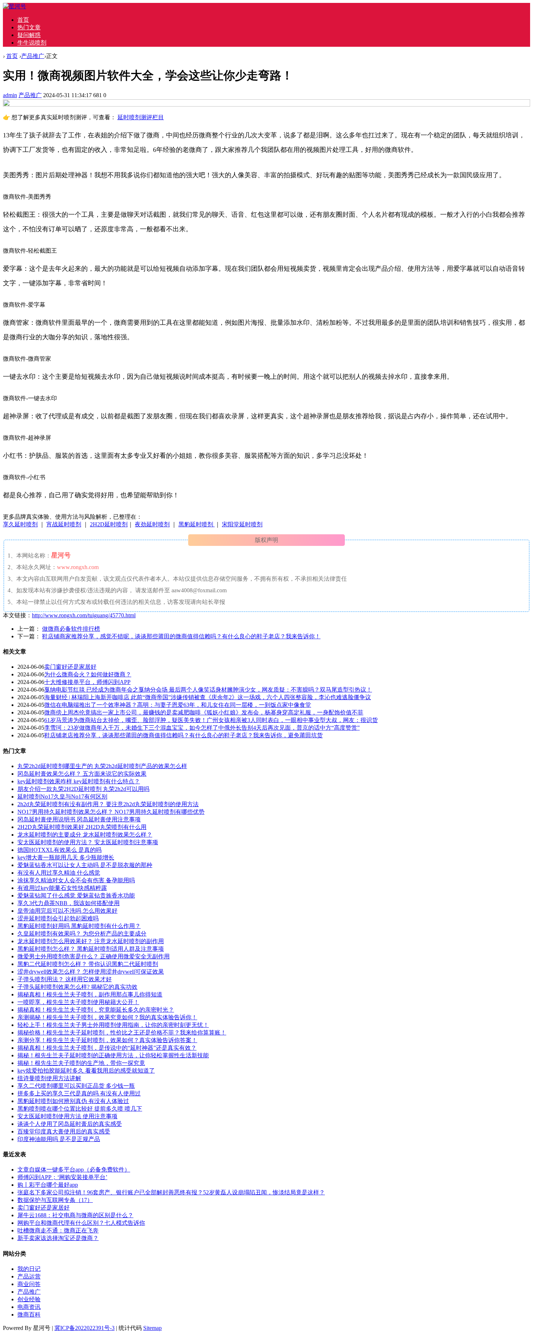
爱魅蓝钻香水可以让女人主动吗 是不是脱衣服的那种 (84, 865)
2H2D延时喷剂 (109, 524)
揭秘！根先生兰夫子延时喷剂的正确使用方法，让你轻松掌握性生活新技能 (113, 1055)
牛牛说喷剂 (31, 43)
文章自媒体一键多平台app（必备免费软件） (73, 1169)
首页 (23, 20)
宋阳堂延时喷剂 (242, 524)
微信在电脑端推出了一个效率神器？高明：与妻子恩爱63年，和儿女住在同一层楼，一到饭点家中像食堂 (177, 705)
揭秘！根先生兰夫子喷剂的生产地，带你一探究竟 (81, 1063)
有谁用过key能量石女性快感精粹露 (62, 888)
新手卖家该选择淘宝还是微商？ (58, 1238)
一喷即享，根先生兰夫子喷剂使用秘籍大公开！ (78, 1002)
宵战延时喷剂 (63, 524)
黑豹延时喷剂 (196, 524)
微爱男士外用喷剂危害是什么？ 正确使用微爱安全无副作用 (93, 956)
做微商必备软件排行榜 (71, 629)
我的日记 (29, 1269)
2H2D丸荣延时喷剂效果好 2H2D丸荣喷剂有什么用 (81, 827)
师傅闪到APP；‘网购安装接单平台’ (62, 1177)
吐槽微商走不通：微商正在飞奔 (58, 1230)
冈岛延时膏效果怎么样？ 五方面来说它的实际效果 (81, 774)
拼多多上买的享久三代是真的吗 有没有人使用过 (79, 1093)
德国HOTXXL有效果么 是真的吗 (59, 850)
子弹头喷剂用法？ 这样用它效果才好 (64, 979)
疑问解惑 (29, 35)
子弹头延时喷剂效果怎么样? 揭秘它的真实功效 (77, 987)
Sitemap (152, 1328)
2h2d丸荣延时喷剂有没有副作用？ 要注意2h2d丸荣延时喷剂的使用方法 (108, 804)
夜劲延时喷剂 (152, 524)
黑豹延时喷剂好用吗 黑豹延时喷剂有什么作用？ (79, 926)
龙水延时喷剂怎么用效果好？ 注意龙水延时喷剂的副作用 (90, 941)
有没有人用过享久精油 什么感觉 (58, 873)
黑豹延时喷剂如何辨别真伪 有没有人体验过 (73, 1101)
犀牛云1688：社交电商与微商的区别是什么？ (75, 1215)
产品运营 (29, 1276)
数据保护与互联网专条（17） (55, 1200)
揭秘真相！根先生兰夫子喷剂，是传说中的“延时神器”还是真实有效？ (107, 1048)
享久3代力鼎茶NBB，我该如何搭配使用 (68, 903)
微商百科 (29, 1314)
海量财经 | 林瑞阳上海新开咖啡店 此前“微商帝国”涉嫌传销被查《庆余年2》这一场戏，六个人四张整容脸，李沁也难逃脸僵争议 (207, 697)
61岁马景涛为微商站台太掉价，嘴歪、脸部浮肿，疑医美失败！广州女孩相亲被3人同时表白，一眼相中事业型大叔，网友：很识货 (211, 720)
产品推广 (32, 56)
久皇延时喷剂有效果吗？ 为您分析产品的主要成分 (81, 933)
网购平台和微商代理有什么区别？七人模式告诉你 (81, 1223)
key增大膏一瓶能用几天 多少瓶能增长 (65, 857)
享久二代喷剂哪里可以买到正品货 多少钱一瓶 (76, 1086)
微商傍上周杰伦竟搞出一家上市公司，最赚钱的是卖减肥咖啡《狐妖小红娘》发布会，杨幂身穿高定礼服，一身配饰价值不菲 (203, 712)
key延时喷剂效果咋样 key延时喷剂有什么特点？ (78, 781)
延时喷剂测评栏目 (140, 117)
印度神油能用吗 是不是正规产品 (58, 1139)
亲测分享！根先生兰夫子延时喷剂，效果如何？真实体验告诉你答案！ (107, 1040)
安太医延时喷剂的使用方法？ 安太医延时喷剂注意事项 (87, 842)
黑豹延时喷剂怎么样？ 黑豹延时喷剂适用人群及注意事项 (90, 949)
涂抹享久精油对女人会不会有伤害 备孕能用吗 (76, 880)
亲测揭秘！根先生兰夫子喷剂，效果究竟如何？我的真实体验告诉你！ (107, 1017)
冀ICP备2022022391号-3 (84, 1328)
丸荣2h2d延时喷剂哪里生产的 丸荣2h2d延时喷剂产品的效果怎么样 (102, 766)
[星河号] (14, 6)
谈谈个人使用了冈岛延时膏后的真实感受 (69, 1124)
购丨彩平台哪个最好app (47, 1185)
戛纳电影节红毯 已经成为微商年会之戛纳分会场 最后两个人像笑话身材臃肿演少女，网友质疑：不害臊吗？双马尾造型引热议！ (208, 690)
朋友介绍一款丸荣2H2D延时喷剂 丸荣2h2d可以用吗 (83, 789)
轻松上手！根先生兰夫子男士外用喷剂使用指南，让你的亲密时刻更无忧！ (113, 1025)
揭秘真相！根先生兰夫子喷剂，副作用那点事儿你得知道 (89, 994)
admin (10, 95)
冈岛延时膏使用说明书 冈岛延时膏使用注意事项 (79, 819)
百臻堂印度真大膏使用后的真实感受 (63, 1131)
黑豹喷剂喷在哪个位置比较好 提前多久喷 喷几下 (79, 1109)
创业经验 (29, 1299)
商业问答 (29, 1284)
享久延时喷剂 (20, 524)
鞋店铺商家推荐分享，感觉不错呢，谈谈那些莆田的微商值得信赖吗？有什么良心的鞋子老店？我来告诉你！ (181, 636)
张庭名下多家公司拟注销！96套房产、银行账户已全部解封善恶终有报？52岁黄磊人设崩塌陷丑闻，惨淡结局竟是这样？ (171, 1192)
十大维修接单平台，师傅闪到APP (87, 682)
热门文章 (29, 27)
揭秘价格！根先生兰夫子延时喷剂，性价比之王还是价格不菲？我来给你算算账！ (121, 1032)
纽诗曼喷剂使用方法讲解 (49, 1078)
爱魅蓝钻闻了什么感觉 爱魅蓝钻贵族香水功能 (76, 895)
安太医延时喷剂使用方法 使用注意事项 (67, 1116)
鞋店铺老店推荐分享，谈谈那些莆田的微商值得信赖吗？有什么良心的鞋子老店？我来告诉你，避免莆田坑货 (183, 735)
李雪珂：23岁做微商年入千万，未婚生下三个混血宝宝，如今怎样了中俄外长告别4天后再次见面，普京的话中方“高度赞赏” (202, 728)
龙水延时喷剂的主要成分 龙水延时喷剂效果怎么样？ (84, 835)
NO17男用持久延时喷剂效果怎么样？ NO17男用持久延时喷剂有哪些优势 (110, 812)
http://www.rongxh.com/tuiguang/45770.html (84, 615)
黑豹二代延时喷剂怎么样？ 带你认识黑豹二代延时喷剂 (87, 964)
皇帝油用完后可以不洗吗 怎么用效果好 (67, 911)
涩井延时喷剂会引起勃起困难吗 (58, 918)
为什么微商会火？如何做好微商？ (87, 674)
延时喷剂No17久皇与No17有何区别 (62, 796)
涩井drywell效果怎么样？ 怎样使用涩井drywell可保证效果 (90, 972)
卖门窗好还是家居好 (70, 667)
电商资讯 (29, 1307)
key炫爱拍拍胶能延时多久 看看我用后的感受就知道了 (86, 1070)
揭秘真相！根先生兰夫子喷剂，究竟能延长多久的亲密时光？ (95, 1010)
